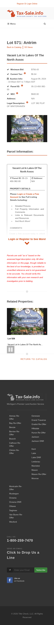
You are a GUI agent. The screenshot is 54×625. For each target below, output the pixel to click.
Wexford (13, 522)
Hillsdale (35, 428)
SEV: (13, 94)
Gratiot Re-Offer (39, 424)
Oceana (12, 498)
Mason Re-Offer (39, 474)
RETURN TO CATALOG (34, 359)
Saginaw (13, 510)
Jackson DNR (38, 441)
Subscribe (40, 570)
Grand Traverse (39, 420)
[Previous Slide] (10, 328)
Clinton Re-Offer (14, 451)
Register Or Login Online (27, 4)
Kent (34, 449)
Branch (12, 439)
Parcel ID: (15, 86)
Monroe (35, 478)
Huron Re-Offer (39, 432)
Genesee (36, 416)
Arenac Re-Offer (14, 417)
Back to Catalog (14, 47)
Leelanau (36, 461)
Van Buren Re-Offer (16, 516)
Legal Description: (16, 103)
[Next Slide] (43, 328)
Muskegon (14, 493)
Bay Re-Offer (15, 423)
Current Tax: (16, 74)
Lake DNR (36, 457)
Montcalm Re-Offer (15, 488)
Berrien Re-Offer (14, 433)
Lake (34, 453)
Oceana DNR (15, 502)
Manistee (36, 466)
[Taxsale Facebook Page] (10, 580)
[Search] (44, 23)
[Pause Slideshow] (10, 349)
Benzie (12, 427)
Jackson (35, 437)
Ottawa (12, 506)
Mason (35, 470)
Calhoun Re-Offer (15, 444)
